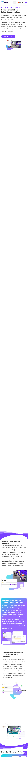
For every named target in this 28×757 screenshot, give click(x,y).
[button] (14, 2)
